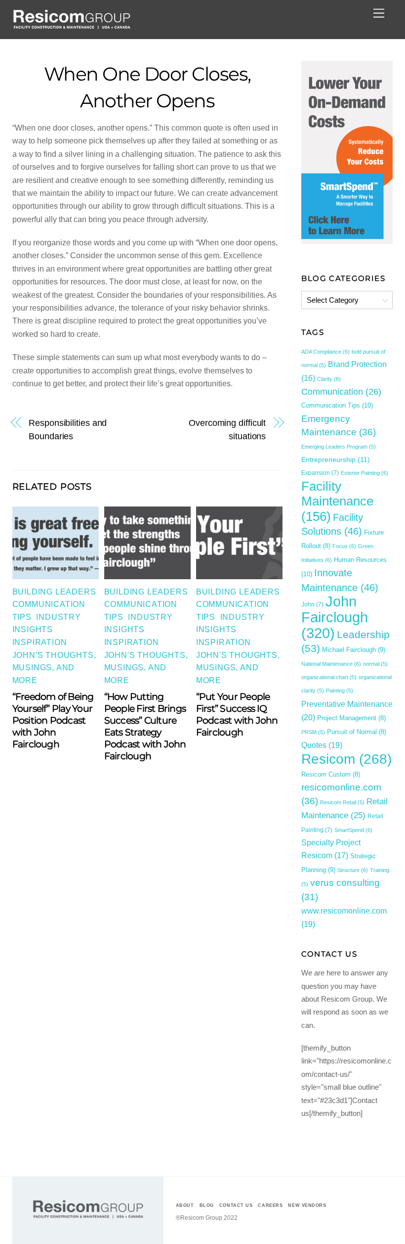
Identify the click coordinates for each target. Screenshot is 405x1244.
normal (375, 664)
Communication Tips (337, 405)
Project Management (351, 718)
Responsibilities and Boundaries (68, 429)
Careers (270, 1205)
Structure (352, 870)
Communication (341, 392)
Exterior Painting (364, 473)
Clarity (329, 379)
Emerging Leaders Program (338, 447)
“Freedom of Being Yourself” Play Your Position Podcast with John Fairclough (53, 720)
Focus (344, 546)
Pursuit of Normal (356, 732)
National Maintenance (331, 664)
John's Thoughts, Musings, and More (54, 668)
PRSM (313, 732)
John (312, 604)
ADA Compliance (325, 352)
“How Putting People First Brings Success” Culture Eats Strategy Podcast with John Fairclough (145, 726)
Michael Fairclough (353, 649)
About (185, 1205)
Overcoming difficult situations (227, 429)
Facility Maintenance (337, 501)
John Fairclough (334, 617)
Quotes (321, 744)
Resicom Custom (330, 774)
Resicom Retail (342, 802)
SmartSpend (353, 830)
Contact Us (235, 1205)
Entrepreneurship (335, 459)
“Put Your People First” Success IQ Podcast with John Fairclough (237, 714)
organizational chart (329, 677)
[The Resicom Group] (71, 26)
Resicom (346, 759)
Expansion (320, 472)
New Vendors (307, 1205)
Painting (339, 690)
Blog (207, 1205)
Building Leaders (54, 592)
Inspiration (39, 642)
